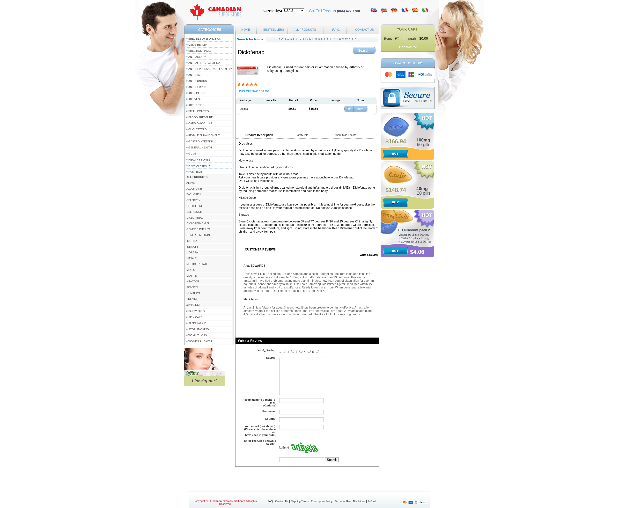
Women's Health (200, 341)
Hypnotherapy (199, 165)
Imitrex (191, 240)
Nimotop (192, 281)
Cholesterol (198, 129)
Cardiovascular (200, 123)
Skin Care (195, 317)
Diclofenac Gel (198, 223)
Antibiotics (196, 93)
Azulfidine (194, 188)
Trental (192, 298)
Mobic (190, 269)
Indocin (192, 246)
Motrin (191, 275)
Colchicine (194, 206)
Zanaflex (193, 304)
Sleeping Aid (197, 323)
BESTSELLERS (273, 29)
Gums (192, 153)
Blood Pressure (200, 117)
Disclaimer (359, 501)
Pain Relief (196, 171)
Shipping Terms (300, 501)
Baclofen (193, 194)
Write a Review (369, 254)
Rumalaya (193, 293)
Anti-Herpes (197, 87)
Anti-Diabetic (197, 75)
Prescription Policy (322, 501)
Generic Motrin (198, 235)
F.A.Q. (336, 29)
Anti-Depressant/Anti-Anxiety (210, 68)
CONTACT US (364, 29)
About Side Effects (345, 134)
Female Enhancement (204, 135)
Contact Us (281, 501)
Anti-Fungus (197, 81)
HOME (245, 29)
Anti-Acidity (197, 56)
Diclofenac (195, 217)
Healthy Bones (199, 159)
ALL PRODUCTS (305, 29)
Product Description (259, 135)
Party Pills (196, 311)
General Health (200, 147)
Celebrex (193, 200)
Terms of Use (343, 501)
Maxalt (191, 258)
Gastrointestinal (201, 141)
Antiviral (195, 99)
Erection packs (199, 50)
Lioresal (192, 252)
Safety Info (302, 134)
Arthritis (195, 105)
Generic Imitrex (198, 229)
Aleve (190, 182)
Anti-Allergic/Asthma (204, 62)
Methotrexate (197, 264)
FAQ (270, 501)
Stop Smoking (198, 329)
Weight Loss (197, 335)
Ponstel (192, 287)
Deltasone (194, 211)
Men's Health (197, 44)
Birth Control (199, 111)
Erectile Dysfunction (204, 38)
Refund (372, 501)
